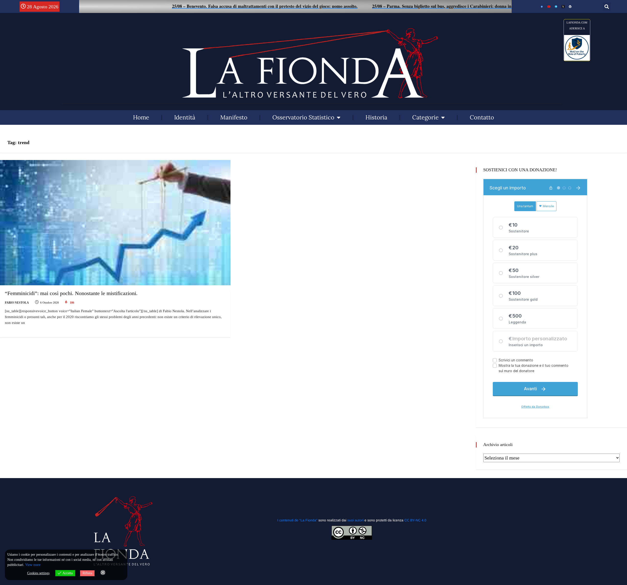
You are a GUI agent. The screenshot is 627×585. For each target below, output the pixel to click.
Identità (184, 117)
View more (32, 565)
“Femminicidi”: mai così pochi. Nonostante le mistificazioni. (71, 293)
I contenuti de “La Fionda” (297, 520)
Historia (376, 117)
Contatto (482, 117)
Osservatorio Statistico (303, 117)
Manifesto (233, 117)
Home (141, 117)
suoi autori (355, 520)
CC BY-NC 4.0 (415, 520)
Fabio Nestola (17, 302)
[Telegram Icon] (556, 7)
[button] (607, 6)
